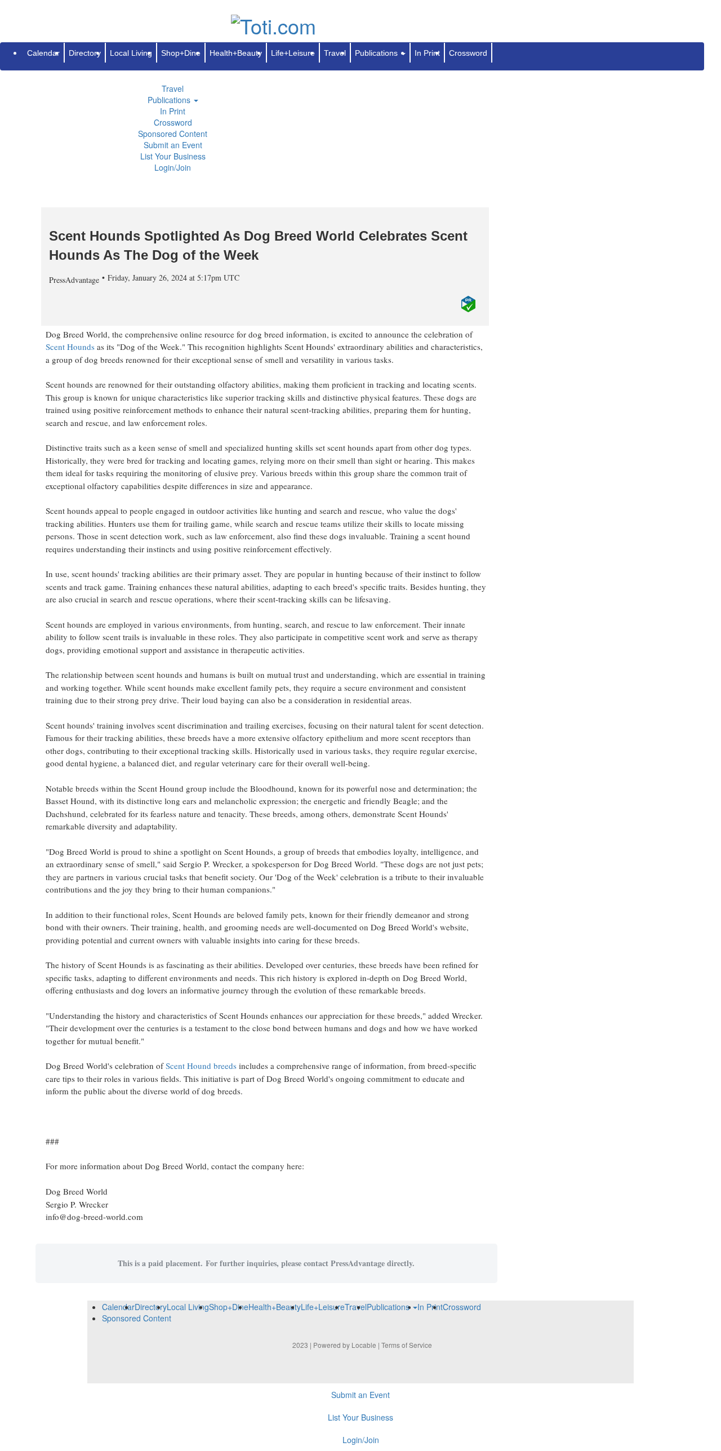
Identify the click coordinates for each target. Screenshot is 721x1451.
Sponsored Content (172, 133)
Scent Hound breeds (201, 1065)
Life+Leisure (293, 52)
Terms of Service (406, 1345)
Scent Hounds (70, 346)
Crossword (173, 122)
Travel (173, 88)
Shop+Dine (181, 52)
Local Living (131, 52)
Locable (363, 1345)
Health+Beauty (236, 52)
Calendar (43, 52)
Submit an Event (173, 144)
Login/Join (172, 167)
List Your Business (173, 156)
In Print (172, 111)
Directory (85, 52)
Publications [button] (170, 99)
